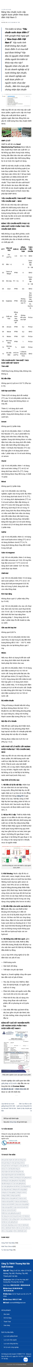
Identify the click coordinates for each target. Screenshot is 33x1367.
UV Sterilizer (26, 1216)
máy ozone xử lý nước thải (21, 1207)
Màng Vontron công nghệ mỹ (9, 1198)
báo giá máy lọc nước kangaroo (10, 1165)
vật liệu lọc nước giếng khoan (9, 1222)
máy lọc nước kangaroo (21, 1201)
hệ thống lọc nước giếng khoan (23, 1177)
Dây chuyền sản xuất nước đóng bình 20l (12, 1171)
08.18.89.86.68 (8, 1291)
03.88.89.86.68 (7, 1089)
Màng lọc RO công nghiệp (20, 1189)
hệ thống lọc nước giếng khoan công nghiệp (13, 1180)
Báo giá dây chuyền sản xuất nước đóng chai (13, 1159)
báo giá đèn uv (24, 1165)
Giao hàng (7, 1325)
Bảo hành (7, 1314)
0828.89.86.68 (25, 1285)
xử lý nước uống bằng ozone (9, 1225)
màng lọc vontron (21, 1192)
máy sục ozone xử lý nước (9, 1210)
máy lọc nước (22, 1198)
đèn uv (28, 1228)
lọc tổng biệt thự (25, 1186)
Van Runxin (5, 1219)
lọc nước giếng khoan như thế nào (11, 1186)
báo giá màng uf (6, 1163)
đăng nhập (13, 1122)
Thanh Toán (7, 1321)
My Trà (18, 22)
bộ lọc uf (4, 1168)
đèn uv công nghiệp (7, 1231)
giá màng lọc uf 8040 (7, 1177)
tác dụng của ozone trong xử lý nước (11, 1216)
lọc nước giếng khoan (19, 1183)
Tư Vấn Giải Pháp (6, 9)
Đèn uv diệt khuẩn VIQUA (8, 1228)
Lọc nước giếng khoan (11, 1336)
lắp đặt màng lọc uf (7, 1183)
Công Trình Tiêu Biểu (7, 1243)
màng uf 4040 (5, 1195)
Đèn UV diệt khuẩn (23, 1225)
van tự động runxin (25, 1219)
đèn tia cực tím (20, 1228)
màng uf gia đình (15, 1195)
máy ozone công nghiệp (22, 1204)
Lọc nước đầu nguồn (10, 1340)
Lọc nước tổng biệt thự (11, 1343)
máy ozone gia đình (7, 1207)
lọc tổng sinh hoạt (6, 1189)
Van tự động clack (14, 1219)
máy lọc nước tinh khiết (8, 1204)
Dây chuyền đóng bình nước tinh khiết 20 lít (13, 1174)
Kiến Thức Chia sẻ (7, 1246)
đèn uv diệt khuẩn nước (20, 1231)
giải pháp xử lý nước (9, 1083)
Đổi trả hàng (7, 1318)
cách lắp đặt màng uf (13, 1168)
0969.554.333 (20, 1089)
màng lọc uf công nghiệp (8, 1192)
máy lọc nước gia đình (7, 1201)
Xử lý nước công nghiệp (11, 1347)
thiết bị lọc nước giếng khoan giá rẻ (11, 1213)
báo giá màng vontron (18, 1163)
